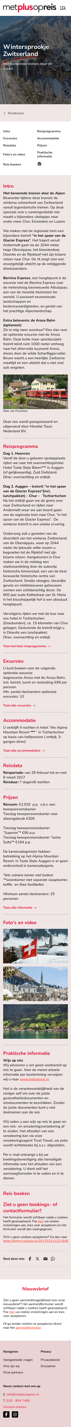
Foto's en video (14, 154)
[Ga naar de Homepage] (29, 8)
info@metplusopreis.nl (23, 1394)
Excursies (10, 138)
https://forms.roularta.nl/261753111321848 (35, 1241)
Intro (6, 131)
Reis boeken (12, 164)
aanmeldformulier (28, 1328)
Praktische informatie (44, 154)
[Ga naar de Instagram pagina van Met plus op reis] (15, 1414)
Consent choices (14, 1407)
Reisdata (9, 145)
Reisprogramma (49, 131)
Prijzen (42, 145)
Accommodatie (48, 138)
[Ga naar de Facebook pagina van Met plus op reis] (6, 1414)
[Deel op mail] (45, 1259)
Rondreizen (16, 113)
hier (41, 1221)
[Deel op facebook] (30, 1259)
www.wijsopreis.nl (34, 1079)
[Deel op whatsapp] (53, 1259)
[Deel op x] (37, 1259)
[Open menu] (63, 8)
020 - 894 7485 (18, 1401)
